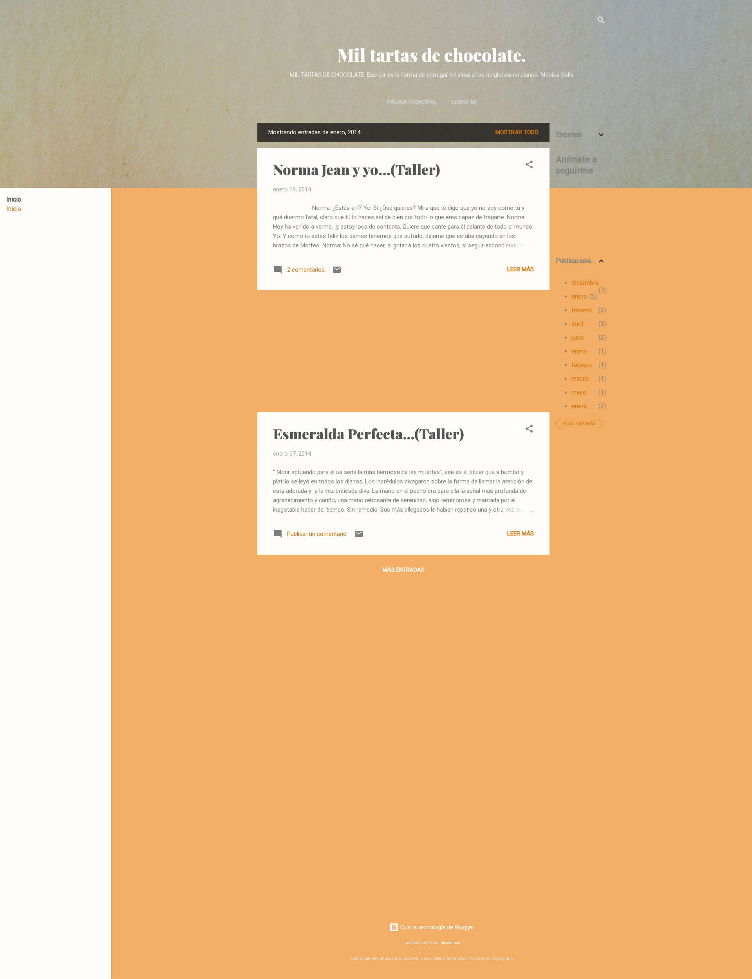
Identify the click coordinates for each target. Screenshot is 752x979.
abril (577, 324)
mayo (578, 392)
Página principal (412, 102)
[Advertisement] (581, 552)
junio (577, 337)
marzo (580, 378)
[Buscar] (601, 21)
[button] (529, 166)
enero (579, 296)
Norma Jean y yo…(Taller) (356, 169)
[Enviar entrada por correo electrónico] (337, 272)
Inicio (13, 209)
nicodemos (450, 942)
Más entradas (404, 570)
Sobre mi (464, 102)
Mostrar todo (517, 132)
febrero (581, 310)
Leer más (520, 269)
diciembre (585, 283)
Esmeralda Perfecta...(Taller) (368, 433)
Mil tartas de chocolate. (432, 54)
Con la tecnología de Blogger (436, 927)
